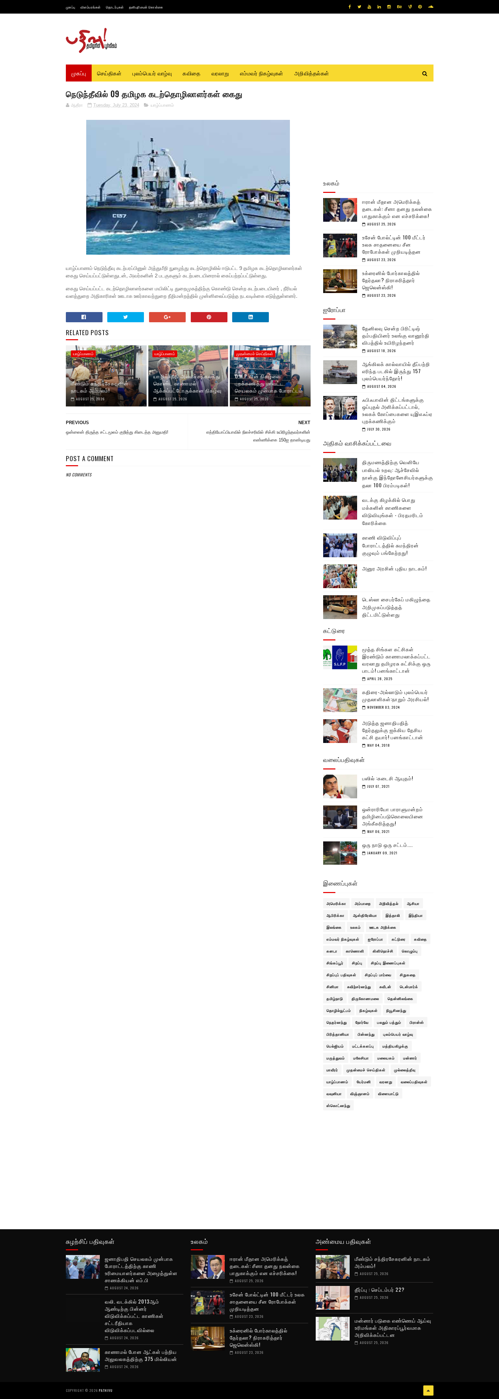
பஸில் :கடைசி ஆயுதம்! (387, 778)
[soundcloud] (431, 7)
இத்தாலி (393, 915)
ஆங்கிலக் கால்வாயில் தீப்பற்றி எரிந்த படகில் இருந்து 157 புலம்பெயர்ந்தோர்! (396, 371)
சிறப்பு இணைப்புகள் (388, 962)
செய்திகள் (109, 73)
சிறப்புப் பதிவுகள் (341, 974)
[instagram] (389, 7)
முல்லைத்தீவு (404, 1069)
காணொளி (355, 950)
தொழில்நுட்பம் (339, 1010)
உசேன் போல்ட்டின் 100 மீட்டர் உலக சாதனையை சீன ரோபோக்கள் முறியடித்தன (394, 244)
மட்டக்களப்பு (363, 1046)
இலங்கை (334, 927)
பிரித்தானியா (338, 1034)
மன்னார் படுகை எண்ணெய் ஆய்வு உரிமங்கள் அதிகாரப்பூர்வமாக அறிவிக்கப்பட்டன (393, 1327)
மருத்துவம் (336, 1057)
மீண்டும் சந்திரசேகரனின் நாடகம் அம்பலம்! (100, 386)
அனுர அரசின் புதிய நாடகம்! (394, 568)
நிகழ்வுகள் (368, 1010)
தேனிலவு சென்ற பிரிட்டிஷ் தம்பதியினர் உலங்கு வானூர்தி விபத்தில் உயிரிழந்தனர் (395, 335)
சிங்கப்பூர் (335, 962)
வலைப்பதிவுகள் (414, 1081)
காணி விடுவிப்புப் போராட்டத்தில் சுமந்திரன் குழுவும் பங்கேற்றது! (390, 544)
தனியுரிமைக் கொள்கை (146, 7)
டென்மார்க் (409, 986)
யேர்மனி (364, 1081)
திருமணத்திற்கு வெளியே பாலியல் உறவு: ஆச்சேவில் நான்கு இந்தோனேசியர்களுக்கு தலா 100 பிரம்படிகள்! (397, 473)
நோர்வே (362, 1022)
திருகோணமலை (365, 998)
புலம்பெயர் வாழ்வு (152, 73)
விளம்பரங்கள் (90, 7)
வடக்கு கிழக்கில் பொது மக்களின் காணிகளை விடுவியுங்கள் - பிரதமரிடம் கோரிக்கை (392, 511)
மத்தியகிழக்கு (395, 1046)
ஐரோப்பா (375, 939)
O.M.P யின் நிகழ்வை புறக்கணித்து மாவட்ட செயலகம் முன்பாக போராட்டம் (269, 383)
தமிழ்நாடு (335, 998)
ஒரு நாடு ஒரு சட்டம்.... (387, 844)
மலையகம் (386, 1057)
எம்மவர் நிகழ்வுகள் (261, 73)
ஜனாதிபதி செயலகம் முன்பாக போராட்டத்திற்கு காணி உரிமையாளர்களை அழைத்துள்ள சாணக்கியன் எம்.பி (141, 1269)
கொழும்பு (410, 950)
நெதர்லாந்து (337, 1022)
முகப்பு (70, 7)
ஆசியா (413, 903)
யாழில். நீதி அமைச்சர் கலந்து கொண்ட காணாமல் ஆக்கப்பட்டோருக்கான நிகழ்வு (187, 383)
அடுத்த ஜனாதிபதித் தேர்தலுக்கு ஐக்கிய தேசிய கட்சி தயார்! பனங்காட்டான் (392, 730)
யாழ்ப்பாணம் (162, 105)
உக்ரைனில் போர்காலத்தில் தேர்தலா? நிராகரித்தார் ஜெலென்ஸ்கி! (391, 280)
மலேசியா (361, 1057)
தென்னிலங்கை (400, 998)
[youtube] (369, 7)
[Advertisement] (188, 642)
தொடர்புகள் (115, 7)
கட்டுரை (399, 939)
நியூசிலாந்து (396, 1010)
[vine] (410, 7)
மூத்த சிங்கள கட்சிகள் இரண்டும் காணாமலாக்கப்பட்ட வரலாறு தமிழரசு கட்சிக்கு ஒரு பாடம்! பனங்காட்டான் (396, 659)
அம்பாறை (363, 903)
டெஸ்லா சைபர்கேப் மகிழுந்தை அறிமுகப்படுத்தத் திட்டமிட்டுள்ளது (396, 606)
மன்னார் (410, 1057)
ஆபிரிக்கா (336, 915)
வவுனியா (334, 1093)
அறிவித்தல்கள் (311, 73)
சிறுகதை (408, 974)
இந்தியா (416, 915)
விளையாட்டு (388, 1093)
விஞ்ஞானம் (360, 1093)
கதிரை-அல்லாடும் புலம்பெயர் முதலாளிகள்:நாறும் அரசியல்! (395, 695)
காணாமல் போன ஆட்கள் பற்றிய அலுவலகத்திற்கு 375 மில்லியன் (141, 1355)
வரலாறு (220, 73)
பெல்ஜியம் (335, 1046)
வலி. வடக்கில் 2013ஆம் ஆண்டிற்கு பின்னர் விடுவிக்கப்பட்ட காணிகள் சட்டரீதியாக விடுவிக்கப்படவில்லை (134, 1315)
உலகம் (355, 927)
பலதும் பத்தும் (389, 1022)
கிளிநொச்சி (383, 950)
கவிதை (192, 73)
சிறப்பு (357, 962)
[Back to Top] (428, 1390)
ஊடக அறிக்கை (382, 927)
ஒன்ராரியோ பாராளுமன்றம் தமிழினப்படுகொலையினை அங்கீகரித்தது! (392, 816)
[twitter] (359, 7)
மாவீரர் (332, 1069)
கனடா (332, 950)
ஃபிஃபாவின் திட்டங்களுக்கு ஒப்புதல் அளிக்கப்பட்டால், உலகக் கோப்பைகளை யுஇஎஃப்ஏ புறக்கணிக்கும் (397, 410)
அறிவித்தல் (389, 903)
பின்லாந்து (366, 1034)
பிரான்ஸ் (417, 1022)
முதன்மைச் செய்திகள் (254, 353)
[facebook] (349, 7)
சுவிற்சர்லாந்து (359, 986)
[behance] (399, 7)
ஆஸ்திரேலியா (365, 915)
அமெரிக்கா (336, 903)
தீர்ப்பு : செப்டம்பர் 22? (380, 1289)
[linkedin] (379, 7)
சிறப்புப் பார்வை (378, 974)
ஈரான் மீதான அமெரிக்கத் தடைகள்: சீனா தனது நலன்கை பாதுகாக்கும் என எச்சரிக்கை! (397, 208)
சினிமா (333, 986)
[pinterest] (420, 7)
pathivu (106, 1390)
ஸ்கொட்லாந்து (338, 1105)
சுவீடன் (385, 986)
